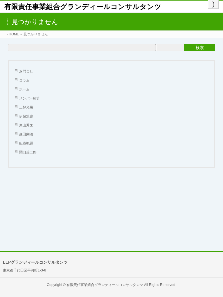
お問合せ (26, 71)
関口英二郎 (28, 152)
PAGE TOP (212, 283)
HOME (14, 34)
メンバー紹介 (29, 98)
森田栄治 (26, 134)
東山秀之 (26, 125)
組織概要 (26, 143)
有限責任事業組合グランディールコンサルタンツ (82, 6)
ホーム (24, 89)
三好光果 (26, 107)
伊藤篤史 (26, 116)
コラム (24, 80)
